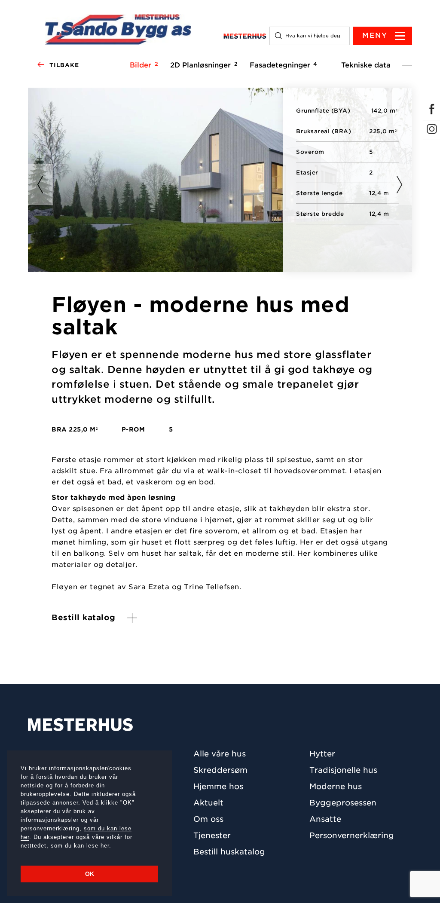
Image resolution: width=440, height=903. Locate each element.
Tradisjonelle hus (343, 769)
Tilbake (64, 65)
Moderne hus (335, 786)
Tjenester (212, 835)
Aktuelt (208, 802)
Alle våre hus (219, 753)
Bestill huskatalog (229, 851)
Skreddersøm (220, 769)
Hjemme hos (218, 786)
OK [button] (89, 873)
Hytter (322, 753)
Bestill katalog (84, 617)
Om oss (208, 818)
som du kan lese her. (81, 845)
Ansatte (325, 818)
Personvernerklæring (351, 835)
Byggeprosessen (342, 802)
